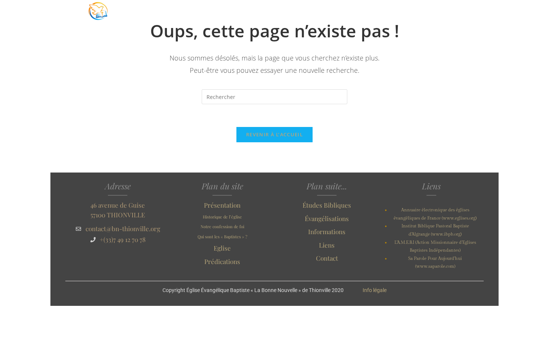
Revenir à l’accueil (274, 134)
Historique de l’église (222, 217)
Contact (327, 258)
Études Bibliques (327, 205)
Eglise (222, 248)
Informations (326, 231)
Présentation (222, 205)
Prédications (222, 261)
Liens (327, 245)
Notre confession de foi (222, 226)
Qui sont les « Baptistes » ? (222, 236)
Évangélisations (327, 218)
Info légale (375, 290)
